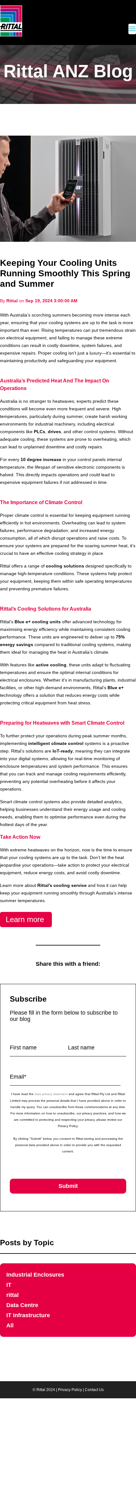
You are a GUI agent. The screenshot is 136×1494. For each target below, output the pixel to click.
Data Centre (22, 1305)
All (10, 1325)
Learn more (26, 919)
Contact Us (94, 1390)
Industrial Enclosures (35, 1275)
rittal (12, 1295)
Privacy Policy (70, 1390)
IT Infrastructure (28, 1315)
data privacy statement (51, 1094)
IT (8, 1285)
